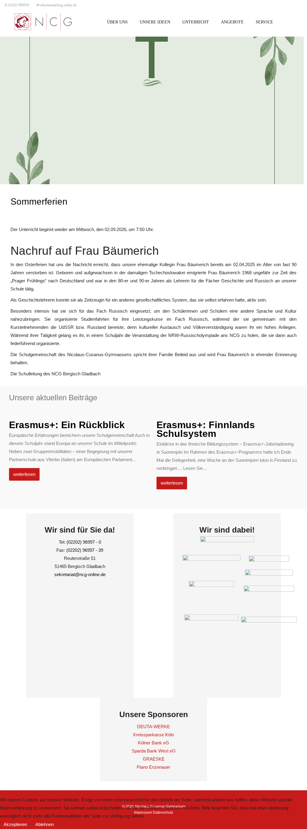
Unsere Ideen (155, 22)
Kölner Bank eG (153, 742)
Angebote (232, 22)
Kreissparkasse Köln (153, 734)
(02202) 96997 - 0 (84, 542)
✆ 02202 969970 (16, 5)
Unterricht (195, 22)
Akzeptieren (15, 824)
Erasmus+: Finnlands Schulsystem (205, 429)
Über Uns (117, 22)
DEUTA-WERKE (153, 726)
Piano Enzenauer (153, 767)
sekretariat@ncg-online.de (56, 5)
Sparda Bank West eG (154, 750)
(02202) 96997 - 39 (84, 550)
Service (264, 22)
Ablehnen (44, 824)
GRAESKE (154, 758)
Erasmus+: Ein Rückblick (67, 424)
